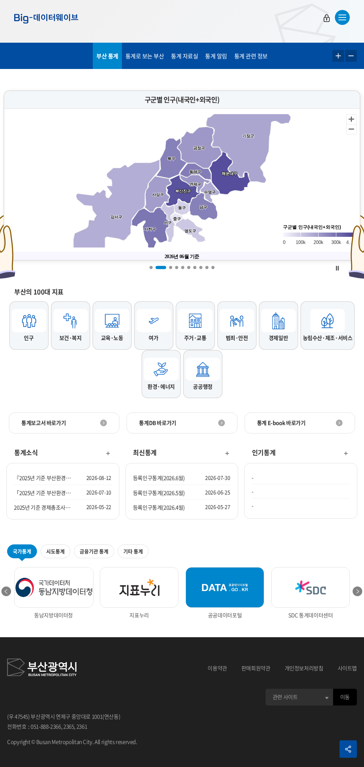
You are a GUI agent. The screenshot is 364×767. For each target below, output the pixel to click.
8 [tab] (201, 267)
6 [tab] (189, 267)
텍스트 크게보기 (338, 56)
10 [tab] (213, 267)
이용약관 (217, 668)
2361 (81, 726)
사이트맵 (347, 668)
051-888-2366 (46, 726)
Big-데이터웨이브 (46, 18)
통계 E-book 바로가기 (281, 423)
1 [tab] (151, 267)
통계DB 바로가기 (157, 423)
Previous (6, 591)
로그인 (326, 18)
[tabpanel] (182, 175)
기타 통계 (133, 551)
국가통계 (22, 551)
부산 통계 (107, 56)
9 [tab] (207, 267)
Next (358, 591)
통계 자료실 (184, 56)
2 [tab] (161, 267)
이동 (345, 697)
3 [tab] (170, 267)
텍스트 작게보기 (351, 56)
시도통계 (55, 551)
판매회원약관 (256, 668)
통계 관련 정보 (251, 56)
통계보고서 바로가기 (43, 423)
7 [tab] (195, 267)
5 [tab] (182, 267)
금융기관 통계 (94, 551)
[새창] (41, 668)
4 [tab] (176, 267)
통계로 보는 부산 (144, 56)
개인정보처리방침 (304, 668)
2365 (68, 726)
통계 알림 (216, 56)
